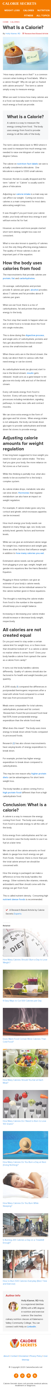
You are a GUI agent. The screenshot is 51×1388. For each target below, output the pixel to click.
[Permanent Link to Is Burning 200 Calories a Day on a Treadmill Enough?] (25, 1215)
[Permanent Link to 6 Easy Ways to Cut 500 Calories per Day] (25, 971)
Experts (18, 913)
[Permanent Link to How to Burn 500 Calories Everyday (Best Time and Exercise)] (25, 1251)
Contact (14, 1356)
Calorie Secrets (19, 3)
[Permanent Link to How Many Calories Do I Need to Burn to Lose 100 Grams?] (25, 1091)
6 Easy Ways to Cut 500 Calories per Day (22, 1000)
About (6, 1356)
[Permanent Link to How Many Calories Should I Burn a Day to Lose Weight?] (25, 930)
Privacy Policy (36, 1356)
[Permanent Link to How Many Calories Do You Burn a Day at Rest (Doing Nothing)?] (25, 1132)
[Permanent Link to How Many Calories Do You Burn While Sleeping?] (25, 1174)
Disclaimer (23, 1356)
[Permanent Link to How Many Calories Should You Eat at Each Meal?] (25, 1050)
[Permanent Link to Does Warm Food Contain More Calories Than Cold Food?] (25, 1009)
